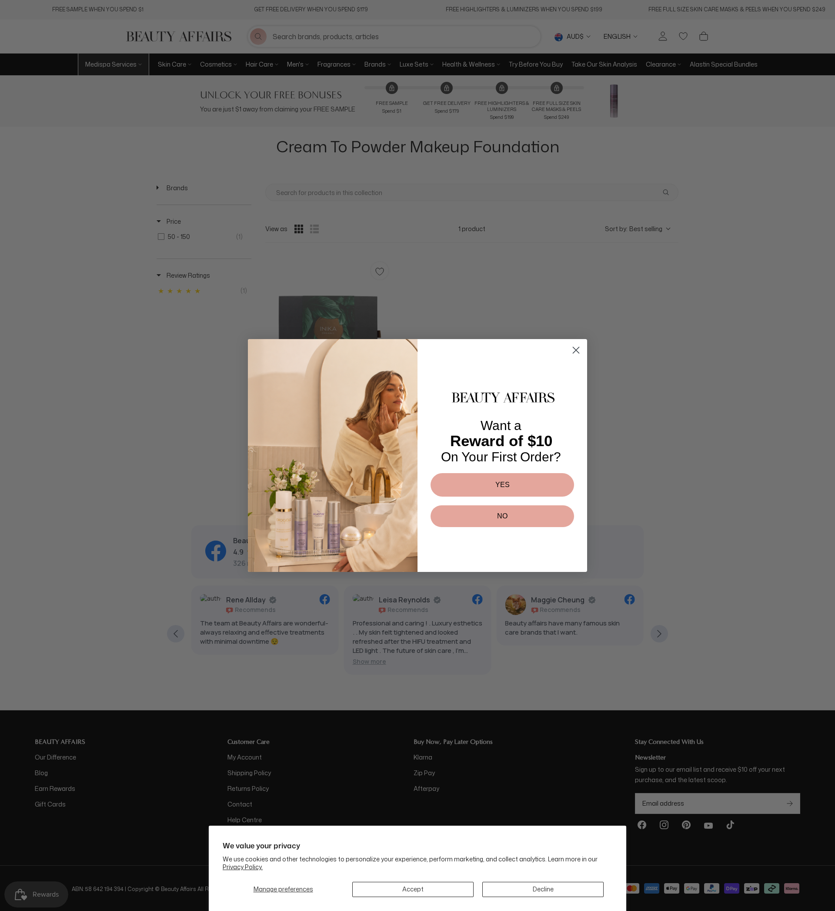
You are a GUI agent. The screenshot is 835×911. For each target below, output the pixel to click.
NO (502, 516)
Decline (543, 889)
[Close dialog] (576, 350)
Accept (413, 889)
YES (502, 484)
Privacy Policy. (243, 867)
